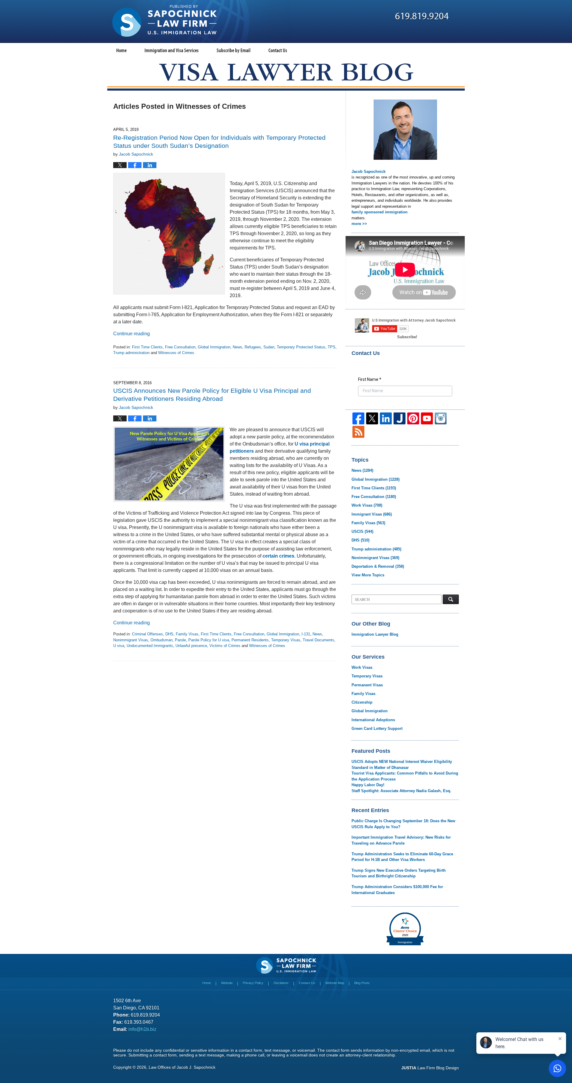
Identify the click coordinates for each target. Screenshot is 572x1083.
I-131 (305, 634)
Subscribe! (407, 337)
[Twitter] (372, 418)
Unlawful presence (191, 645)
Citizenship (362, 702)
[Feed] (358, 432)
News (237, 347)
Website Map (334, 983)
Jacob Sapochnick (369, 171)
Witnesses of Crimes (176, 352)
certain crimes (278, 555)
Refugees (253, 347)
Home (121, 50)
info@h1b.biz (142, 1029)
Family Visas (187, 634)
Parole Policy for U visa (208, 640)
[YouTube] (427, 418)
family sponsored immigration (380, 212)
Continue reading (131, 333)
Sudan (268, 347)
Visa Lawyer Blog (164, 21)
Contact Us (277, 50)
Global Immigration (214, 347)
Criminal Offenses (147, 634)
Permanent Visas (367, 685)
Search (451, 599)
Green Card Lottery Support (377, 728)
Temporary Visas (285, 640)
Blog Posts (362, 983)
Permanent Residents (250, 640)
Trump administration (131, 352)
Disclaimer (281, 983)
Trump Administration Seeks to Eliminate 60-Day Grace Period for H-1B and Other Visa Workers (402, 857)
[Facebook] (358, 418)
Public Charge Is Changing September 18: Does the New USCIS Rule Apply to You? (403, 824)
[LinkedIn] (386, 418)
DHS (169, 634)
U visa (118, 645)
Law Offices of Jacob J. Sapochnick (182, 1067)
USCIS (362, 531)
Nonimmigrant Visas (130, 640)
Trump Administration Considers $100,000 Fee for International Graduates (397, 890)
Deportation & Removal (378, 566)
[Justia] (399, 418)
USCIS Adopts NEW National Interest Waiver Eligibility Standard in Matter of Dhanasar (402, 764)
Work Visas (367, 505)
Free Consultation (180, 347)
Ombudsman (161, 640)
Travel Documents (318, 640)
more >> (359, 223)
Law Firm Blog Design (430, 1067)
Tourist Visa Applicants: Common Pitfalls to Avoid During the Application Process (405, 776)
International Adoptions (373, 720)
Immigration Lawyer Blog (375, 634)
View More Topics (368, 575)
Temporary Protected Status (301, 347)
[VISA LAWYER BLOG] (286, 72)
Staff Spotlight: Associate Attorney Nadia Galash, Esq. (401, 791)
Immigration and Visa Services (171, 50)
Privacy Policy (253, 983)
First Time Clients (147, 347)
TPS (331, 347)
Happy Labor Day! (368, 785)
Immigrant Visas (372, 514)
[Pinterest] (413, 418)
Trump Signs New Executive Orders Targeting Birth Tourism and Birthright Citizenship (399, 873)
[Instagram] (440, 418)
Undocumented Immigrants (150, 645)
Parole (180, 640)
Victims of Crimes (224, 645)
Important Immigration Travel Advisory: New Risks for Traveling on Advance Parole (401, 840)
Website (227, 983)
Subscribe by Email (234, 50)
